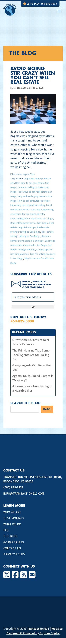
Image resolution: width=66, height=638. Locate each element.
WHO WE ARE (12, 512)
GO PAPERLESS (13, 542)
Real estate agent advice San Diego (29, 222)
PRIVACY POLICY (14, 554)
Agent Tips (29, 174)
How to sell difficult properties (34, 200)
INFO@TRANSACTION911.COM (23, 493)
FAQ (6, 530)
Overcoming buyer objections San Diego (31, 218)
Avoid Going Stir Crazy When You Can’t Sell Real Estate (32, 75)
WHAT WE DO (12, 524)
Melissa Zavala (22, 87)
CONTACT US (12, 548)
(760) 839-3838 (13, 487)
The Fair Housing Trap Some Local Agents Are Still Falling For (30, 354)
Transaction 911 (38, 629)
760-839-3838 (22, 321)
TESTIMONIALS (13, 518)
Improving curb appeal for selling (27, 205)
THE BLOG (10, 536)
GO (33, 306)
